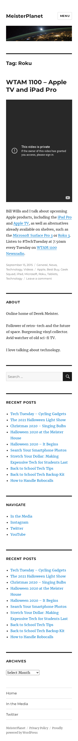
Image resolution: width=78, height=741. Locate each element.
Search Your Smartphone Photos (38, 450)
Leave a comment (39, 278)
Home (11, 693)
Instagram (19, 522)
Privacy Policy (38, 728)
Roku (42, 274)
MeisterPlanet (24, 16)
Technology (14, 269)
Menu (65, 16)
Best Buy (53, 269)
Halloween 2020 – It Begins (34, 444)
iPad (20, 274)
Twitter (16, 528)
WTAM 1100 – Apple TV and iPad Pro (36, 85)
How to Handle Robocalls (31, 480)
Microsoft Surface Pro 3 (33, 235)
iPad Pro (65, 217)
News (53, 265)
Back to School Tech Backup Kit (37, 474)
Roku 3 (64, 235)
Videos (28, 269)
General (42, 265)
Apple (41, 269)
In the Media (21, 516)
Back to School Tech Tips (31, 468)
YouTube (18, 534)
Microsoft (30, 274)
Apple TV (21, 223)
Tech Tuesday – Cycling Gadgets (38, 414)
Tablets (52, 274)
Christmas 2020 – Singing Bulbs (38, 426)
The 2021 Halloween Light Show (38, 420)
